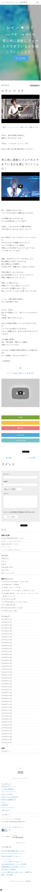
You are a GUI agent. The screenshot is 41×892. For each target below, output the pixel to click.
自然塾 (20, 417)
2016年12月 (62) (6, 637)
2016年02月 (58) (6, 666)
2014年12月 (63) (6, 707)
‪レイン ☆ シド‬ (6, 547)
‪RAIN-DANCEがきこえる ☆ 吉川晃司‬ (14, 864)
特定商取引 (4, 805)
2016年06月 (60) (6, 654)
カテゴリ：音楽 (35, 85)
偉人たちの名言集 (6, 794)
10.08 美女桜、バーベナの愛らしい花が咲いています (18, 590)
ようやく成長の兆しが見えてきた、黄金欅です (16, 872)
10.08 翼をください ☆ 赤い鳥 (10, 587)
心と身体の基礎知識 (7, 789)
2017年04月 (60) (6, 625)
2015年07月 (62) (6, 686)
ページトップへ (23, 778)
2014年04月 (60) (6, 730)
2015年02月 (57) (6, 701)
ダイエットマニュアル (8, 791)
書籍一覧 (20, 428)
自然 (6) (3, 564)
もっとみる (20, 58)
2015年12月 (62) (6, 672)
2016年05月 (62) (6, 657)
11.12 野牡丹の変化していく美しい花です (14, 602)
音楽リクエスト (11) (7, 573)
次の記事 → (33, 457)
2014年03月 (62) (6, 733)
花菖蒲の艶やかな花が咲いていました (13, 867)
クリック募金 (5, 836)
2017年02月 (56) (6, 631)
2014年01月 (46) (6, 739)
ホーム (15, 778)
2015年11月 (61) (6, 675)
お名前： (6, 481)
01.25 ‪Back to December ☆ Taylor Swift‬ (15, 581)
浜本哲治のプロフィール (8, 786)
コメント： (6, 493)
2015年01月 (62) (6, 704)
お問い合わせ (5, 810)
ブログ (3, 802)
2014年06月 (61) (6, 725)
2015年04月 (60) (6, 695)
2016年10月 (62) (6, 642)
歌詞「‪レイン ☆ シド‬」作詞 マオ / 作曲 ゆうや (20, 127)
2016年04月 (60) (6, 660)
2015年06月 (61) (6, 689)
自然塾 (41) (5, 558)
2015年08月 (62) (6, 684)
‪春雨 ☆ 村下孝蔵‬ (7, 875)
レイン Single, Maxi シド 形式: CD (20, 373)
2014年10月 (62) (6, 713)
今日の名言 (20, 435)
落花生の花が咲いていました (10, 544)
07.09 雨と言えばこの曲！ (9, 610)
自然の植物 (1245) (7, 567)
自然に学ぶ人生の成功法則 (9, 797)
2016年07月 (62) (6, 651)
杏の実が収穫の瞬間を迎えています (12, 538)
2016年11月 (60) (6, 639)
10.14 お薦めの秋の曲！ (9, 605)
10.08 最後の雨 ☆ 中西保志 (10, 584)
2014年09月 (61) (6, 716)
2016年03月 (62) (6, 663)
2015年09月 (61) (6, 681)
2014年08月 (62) (6, 719)
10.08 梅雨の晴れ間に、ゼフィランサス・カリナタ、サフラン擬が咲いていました (20, 595)
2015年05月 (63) (6, 692)
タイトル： (6, 474)
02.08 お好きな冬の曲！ (9, 599)
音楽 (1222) (5, 570)
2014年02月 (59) (6, 736)
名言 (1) (3, 561)
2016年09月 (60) (6, 645)
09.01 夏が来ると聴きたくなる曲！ (12, 607)
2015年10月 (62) (6, 678)
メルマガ (20, 423)
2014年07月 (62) (6, 722)
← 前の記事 (7, 457)
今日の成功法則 (20, 440)
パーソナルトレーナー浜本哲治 (14, 2)
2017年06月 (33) (6, 619)
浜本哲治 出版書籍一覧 (8, 799)
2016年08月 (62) (6, 648)
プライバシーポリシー (8, 807)
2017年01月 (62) (6, 634)
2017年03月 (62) (6, 628)
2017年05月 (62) (6, 622)
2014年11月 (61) (6, 710)
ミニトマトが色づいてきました (11, 550)
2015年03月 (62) (6, 698)
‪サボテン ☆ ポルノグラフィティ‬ (11, 541)
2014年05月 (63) (6, 728)
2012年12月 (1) (6, 742)
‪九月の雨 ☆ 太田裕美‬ (8, 869)
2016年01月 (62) (6, 669)
